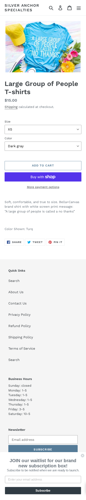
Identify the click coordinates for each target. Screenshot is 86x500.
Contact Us (17, 303)
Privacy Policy (19, 315)
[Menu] (78, 7)
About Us (15, 292)
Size (7, 121)
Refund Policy (19, 326)
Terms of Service (21, 348)
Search (14, 281)
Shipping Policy (20, 337)
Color (8, 138)
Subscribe (42, 490)
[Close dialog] (82, 455)
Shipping (11, 107)
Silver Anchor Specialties (22, 7)
